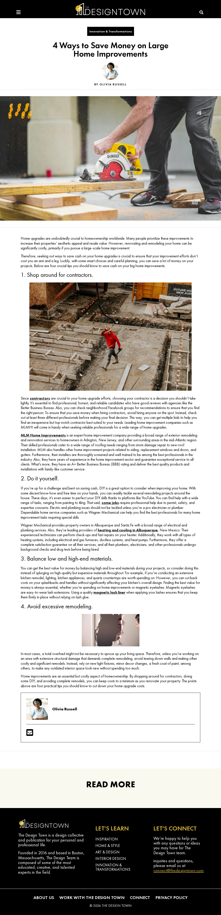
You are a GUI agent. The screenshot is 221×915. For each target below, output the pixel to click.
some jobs (110, 502)
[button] (201, 12)
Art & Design (107, 852)
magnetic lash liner (109, 592)
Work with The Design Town (92, 897)
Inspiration (106, 839)
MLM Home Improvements (43, 435)
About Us (43, 897)
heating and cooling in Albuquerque (128, 530)
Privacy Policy (171, 897)
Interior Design (110, 858)
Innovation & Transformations (110, 31)
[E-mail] (29, 734)
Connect (140, 897)
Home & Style (107, 845)
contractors (40, 398)
